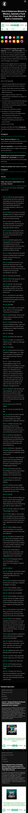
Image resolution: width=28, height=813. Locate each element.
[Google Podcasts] (10, 38)
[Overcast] (21, 38)
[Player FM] (10, 42)
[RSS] (18, 42)
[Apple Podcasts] (6, 38)
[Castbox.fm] (14, 38)
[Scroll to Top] (25, 806)
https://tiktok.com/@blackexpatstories (13, 179)
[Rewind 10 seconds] (2, 29)
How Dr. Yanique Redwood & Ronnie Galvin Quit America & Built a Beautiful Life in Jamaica (13, 703)
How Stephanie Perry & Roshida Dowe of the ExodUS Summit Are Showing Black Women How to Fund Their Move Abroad (13, 767)
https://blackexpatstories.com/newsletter (13, 152)
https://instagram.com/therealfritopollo (13, 136)
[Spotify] (2, 38)
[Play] (3, 25)
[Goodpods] (2, 42)
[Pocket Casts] (6, 42)
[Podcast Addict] (14, 42)
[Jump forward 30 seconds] (7, 29)
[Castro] (18, 38)
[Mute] (26, 25)
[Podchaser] (21, 42)
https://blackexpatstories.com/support (13, 163)
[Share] (24, 29)
